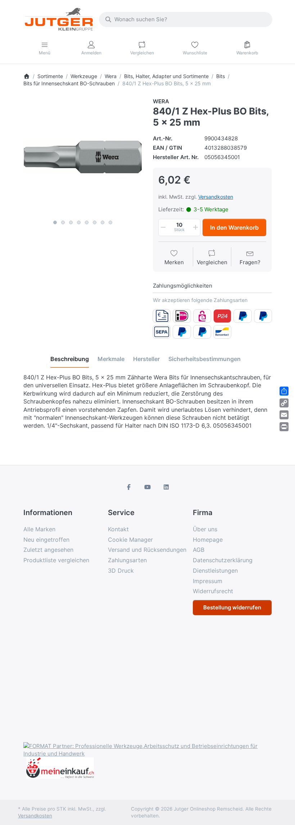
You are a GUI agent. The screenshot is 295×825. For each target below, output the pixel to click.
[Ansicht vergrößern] (82, 157)
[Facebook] (129, 487)
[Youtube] (147, 487)
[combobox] (185, 19)
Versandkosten (215, 197)
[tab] (69, 359)
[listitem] (82, 157)
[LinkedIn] (166, 487)
